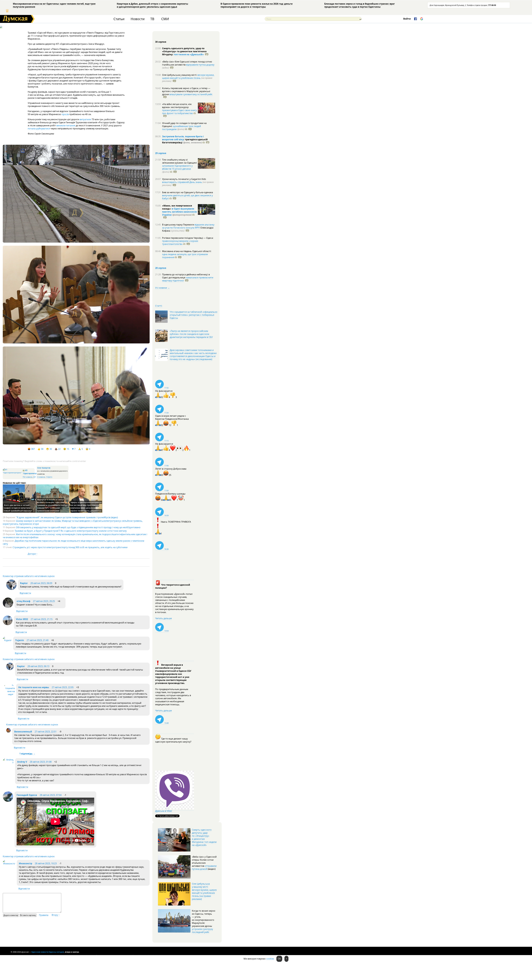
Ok (279, 958)
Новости (137, 19)
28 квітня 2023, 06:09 (41, 583)
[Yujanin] (7, 640)
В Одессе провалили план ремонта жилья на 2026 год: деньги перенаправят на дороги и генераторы (257, 5)
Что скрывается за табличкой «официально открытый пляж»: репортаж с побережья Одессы (193, 314)
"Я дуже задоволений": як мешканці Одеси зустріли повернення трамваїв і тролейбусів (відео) (67, 517)
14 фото (49, 477)
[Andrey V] (8, 762)
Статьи (118, 19)
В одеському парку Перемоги (178, 224)
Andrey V (22, 761)
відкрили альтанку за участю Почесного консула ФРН (188, 226)
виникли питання (65, 125)
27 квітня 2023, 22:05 (63, 687)
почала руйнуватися (39, 128)
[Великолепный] (8, 731)
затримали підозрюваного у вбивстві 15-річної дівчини (177, 167)
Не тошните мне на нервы (33, 687)
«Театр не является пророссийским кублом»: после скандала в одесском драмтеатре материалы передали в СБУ (191, 334)
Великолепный (23, 731)
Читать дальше (163, 618)
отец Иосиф (23, 601)
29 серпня (160, 153)
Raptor (24, 583)
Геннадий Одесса (27, 795)
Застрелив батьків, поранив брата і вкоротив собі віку (183, 138)
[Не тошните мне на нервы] (9, 694)
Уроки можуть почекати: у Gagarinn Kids (184, 179)
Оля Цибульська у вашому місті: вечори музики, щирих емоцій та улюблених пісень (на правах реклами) (204, 891)
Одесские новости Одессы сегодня (47, 952)
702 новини (27, 477)
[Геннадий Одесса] (8, 800)
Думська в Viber (163, 810)
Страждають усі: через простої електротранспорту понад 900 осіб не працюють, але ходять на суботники (70, 547)
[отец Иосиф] (8, 607)
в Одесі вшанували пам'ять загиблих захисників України (179, 211)
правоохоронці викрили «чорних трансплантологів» (180, 242)
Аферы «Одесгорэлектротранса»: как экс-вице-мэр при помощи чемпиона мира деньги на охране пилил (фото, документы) (86, 506)
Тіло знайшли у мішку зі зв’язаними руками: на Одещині (179, 161)
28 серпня (160, 267)
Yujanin (19, 640)
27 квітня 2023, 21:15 (42, 619)
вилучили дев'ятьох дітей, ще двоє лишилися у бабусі (187, 197)
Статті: (158, 305)
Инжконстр (25, 863)
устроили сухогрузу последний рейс (202, 931)
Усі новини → (162, 287)
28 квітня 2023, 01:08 (41, 761)
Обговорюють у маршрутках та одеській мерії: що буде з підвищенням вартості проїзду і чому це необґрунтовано (78, 527)
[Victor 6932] (7, 624)
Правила (43, 915)
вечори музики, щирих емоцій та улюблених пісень (188, 76)
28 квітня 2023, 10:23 (46, 863)
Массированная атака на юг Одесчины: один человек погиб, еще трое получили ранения (54, 5)
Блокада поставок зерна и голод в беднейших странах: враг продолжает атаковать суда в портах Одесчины (359, 5)
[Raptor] (11, 589)
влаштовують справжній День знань (182, 182)
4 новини (41, 477)
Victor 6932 (22, 619)
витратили (85, 119)
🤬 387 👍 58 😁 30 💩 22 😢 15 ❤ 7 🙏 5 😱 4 (60, 448)
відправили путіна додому (200, 64)
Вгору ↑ (56, 914)
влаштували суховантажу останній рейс (191, 94)
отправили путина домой (204, 867)
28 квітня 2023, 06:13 (38, 666)
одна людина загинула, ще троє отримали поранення (185, 256)
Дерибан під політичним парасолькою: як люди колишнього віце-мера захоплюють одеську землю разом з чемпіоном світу (73, 542)
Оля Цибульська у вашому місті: (179, 74)
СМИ (165, 19)
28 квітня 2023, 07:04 (51, 795)
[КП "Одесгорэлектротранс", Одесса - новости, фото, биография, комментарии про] (12, 473)
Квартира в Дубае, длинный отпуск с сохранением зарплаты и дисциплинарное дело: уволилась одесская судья (152, 5)
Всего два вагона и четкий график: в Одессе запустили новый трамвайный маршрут (18, 508)
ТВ (152, 19)
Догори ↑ (32, 553)
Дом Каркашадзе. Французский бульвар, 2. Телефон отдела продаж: (463, 5)
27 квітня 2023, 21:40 (37, 640)
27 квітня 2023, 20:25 (44, 601)
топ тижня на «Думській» (189, 54)
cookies (270, 958)
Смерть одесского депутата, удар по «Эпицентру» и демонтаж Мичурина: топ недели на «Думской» (204, 837)
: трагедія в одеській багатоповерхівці (185, 141)
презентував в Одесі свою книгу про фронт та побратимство (179, 112)
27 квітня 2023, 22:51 (46, 731)
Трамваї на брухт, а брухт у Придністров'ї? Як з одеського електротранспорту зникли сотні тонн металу (71, 530)
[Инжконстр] (9, 863)
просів (65, 114)
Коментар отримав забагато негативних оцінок (29, 576)
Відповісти (25, 593)
